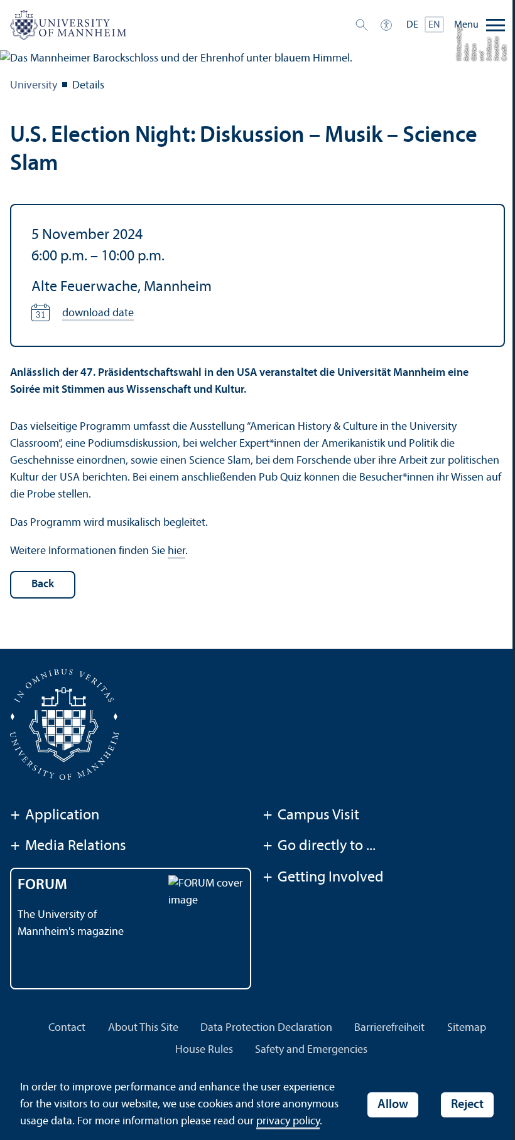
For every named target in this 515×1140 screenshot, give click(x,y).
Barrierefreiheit (389, 1028)
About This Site (143, 1028)
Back (42, 584)
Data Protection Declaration (266, 1028)
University (33, 86)
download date (98, 313)
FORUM (42, 885)
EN (434, 25)
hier (176, 551)
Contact (66, 1028)
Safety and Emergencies (311, 1050)
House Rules (204, 1050)
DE (412, 25)
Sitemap (466, 1028)
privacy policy (288, 1121)
